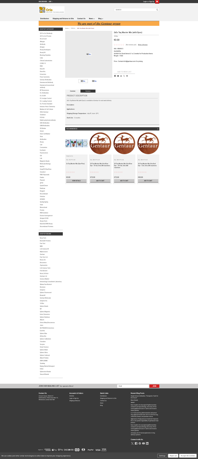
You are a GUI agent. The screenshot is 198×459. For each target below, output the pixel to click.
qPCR (41, 183)
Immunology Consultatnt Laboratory (51, 282)
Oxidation (43, 115)
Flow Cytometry (45, 77)
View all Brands (44, 374)
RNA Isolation (44, 213)
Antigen (42, 47)
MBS (41, 246)
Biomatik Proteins (45, 241)
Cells (41, 58)
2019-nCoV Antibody (46, 33)
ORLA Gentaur (44, 112)
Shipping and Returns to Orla (63, 18)
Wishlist (71, 396)
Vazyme (42, 344)
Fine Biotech (43, 271)
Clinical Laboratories (46, 61)
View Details (76, 181)
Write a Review (143, 45)
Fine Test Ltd (44, 257)
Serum (42, 131)
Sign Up (151, 1)
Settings (162, 456)
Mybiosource (44, 252)
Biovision (42, 287)
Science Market (44, 279)
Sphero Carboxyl (45, 355)
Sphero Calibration (45, 339)
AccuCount (43, 39)
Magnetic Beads (45, 161)
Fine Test (42, 243)
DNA (41, 66)
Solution (42, 196)
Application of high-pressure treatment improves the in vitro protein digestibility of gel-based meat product (144, 420)
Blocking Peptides (45, 55)
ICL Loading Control (46, 101)
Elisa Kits (42, 71)
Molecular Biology (45, 164)
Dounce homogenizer (46, 215)
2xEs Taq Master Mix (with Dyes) (85, 28)
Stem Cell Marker (45, 134)
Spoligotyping (44, 202)
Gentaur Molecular (45, 298)
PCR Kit (42, 117)
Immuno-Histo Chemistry (47, 106)
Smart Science (44, 347)
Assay (42, 142)
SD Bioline (43, 128)
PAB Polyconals (44, 175)
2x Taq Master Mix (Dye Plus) (75, 163)
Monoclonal (43, 207)
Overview (72, 91)
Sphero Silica (44, 352)
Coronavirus (43, 147)
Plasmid (42, 180)
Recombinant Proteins (46, 226)
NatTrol (42, 166)
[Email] (118, 76)
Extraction (43, 74)
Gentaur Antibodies (45, 80)
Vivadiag (42, 363)
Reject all (173, 456)
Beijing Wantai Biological (47, 366)
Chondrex (43, 341)
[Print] (121, 76)
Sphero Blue (43, 333)
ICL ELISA (43, 96)
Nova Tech (43, 238)
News (91, 18)
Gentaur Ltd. (43, 276)
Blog (100, 18)
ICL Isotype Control (45, 98)
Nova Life (43, 260)
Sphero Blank (44, 350)
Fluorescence (44, 153)
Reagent (42, 191)
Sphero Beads (44, 306)
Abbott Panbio (44, 358)
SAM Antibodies (45, 126)
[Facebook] (115, 76)
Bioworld (42, 295)
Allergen (42, 41)
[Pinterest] (127, 76)
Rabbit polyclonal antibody (48, 120)
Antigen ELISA (44, 218)
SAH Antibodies (44, 123)
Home (67, 28)
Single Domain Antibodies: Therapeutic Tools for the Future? (144, 397)
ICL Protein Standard (46, 104)
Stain (41, 205)
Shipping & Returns (74, 400)
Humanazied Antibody (46, 82)
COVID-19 (43, 63)
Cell (41, 145)
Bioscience (43, 262)
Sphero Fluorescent (46, 292)
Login (145, 1)
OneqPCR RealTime (45, 169)
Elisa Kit (42, 69)
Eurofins (42, 331)
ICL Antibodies (44, 93)
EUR (50, 1)
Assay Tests (43, 221)
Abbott (42, 320)
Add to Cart (100, 181)
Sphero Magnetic (45, 312)
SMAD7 (133, 402)
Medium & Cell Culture (46, 109)
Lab (41, 158)
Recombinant (44, 194)
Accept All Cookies (188, 456)
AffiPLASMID (44, 361)
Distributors (44, 18)
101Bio (42, 303)
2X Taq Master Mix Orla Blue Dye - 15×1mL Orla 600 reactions (123, 165)
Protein (42, 210)
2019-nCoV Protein (45, 36)
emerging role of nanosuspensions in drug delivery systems (143, 433)
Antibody (42, 44)
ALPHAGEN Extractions (47, 328)
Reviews (87, 91)
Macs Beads (134, 400)
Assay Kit (43, 52)
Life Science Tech (45, 268)
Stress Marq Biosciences (47, 322)
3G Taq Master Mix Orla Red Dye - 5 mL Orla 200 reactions (147, 164)
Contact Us (81, 18)
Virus (41, 136)
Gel (41, 156)
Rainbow (42, 188)
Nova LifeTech (44, 273)
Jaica (41, 325)
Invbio (41, 369)
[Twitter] (124, 76)
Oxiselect (43, 172)
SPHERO (42, 199)
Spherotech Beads (45, 372)
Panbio (42, 177)
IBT (41, 309)
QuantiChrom (44, 185)
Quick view (76, 153)
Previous (67, 54)
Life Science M (44, 249)
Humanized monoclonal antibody (47, 86)
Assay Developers (45, 50)
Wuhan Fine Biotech (46, 284)
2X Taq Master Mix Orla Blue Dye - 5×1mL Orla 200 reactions (100, 164)
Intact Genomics (45, 314)
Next (110, 54)
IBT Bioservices (44, 90)
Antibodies (43, 139)
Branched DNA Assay (46, 224)
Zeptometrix (43, 265)
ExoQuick (43, 150)
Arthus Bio (43, 336)
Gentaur (42, 254)
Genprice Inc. (44, 301)
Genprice (42, 290)
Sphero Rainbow (45, 317)
